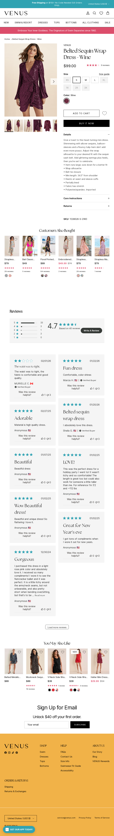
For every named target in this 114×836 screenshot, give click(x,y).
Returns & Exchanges (15, 791)
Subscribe (80, 724)
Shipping (8, 786)
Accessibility (67, 770)
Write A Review (91, 330)
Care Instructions (73, 198)
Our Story (97, 751)
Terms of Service (102, 818)
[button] (19, 829)
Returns (68, 206)
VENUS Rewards (101, 761)
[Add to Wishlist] (104, 113)
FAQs (63, 751)
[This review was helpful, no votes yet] (42, 438)
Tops (57, 22)
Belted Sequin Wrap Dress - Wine (27, 39)
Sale (107, 22)
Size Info (65, 761)
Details (67, 134)
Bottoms (71, 22)
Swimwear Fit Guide (71, 765)
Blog (94, 756)
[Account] (87, 13)
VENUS (67, 45)
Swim (42, 751)
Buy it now (86, 123)
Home (7, 39)
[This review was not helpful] (48, 394)
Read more (40, 595)
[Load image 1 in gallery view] (30, 80)
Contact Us (66, 756)
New (6, 22)
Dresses (43, 22)
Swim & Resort (23, 22)
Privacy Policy (85, 818)
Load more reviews (57, 627)
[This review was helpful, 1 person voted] (43, 394)
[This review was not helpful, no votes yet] (48, 438)
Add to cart (81, 113)
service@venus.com (66, 818)
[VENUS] (15, 13)
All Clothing (91, 22)
